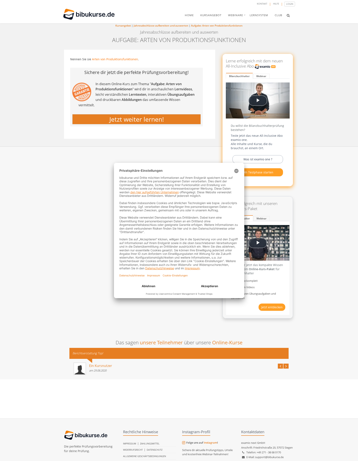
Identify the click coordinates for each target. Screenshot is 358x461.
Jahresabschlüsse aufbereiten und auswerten (161, 25)
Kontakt (262, 3)
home (189, 15)
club (278, 15)
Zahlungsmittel (150, 443)
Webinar (261, 76)
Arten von (99, 59)
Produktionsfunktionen (122, 59)
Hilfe (276, 3)
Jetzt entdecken (272, 307)
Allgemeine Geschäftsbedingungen (144, 456)
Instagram (210, 442)
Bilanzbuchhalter (239, 76)
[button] (288, 15)
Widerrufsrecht (133, 449)
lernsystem (259, 15)
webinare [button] (235, 15)
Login (289, 3)
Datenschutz (154, 449)
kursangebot (210, 15)
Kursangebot (123, 25)
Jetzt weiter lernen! (136, 119)
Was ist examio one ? (257, 159)
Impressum (129, 443)
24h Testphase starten (257, 172)
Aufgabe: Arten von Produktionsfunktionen (217, 25)
